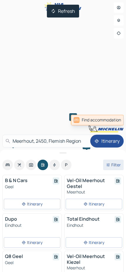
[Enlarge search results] (63, 153)
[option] (7, 165)
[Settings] (119, 20)
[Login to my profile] (119, 7)
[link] (97, 120)
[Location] (119, 33)
